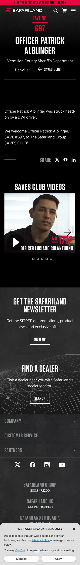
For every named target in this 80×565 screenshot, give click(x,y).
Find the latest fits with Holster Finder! (39, 2)
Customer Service (21, 435)
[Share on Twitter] (57, 160)
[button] (12, 232)
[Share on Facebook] (65, 160)
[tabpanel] (40, 223)
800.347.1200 (40, 491)
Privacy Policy (41, 540)
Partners (13, 450)
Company (12, 421)
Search (40, 398)
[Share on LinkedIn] (74, 160)
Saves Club (52, 69)
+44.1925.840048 (40, 507)
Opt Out (20, 550)
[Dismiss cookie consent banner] (74, 528)
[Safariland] (23, 10)
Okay (58, 558)
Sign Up (40, 339)
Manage (21, 558)
